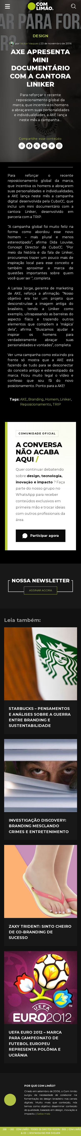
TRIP (57, 404)
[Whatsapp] (21, 146)
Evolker (55, 1133)
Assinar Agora (40, 590)
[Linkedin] (44, 146)
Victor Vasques (29, 43)
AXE (23, 399)
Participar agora (44, 536)
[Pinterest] (51, 146)
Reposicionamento (35, 404)
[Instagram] (59, 146)
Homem (52, 399)
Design (40, 36)
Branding (36, 399)
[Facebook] (29, 146)
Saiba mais (43, 1113)
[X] (36, 146)
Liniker (65, 399)
